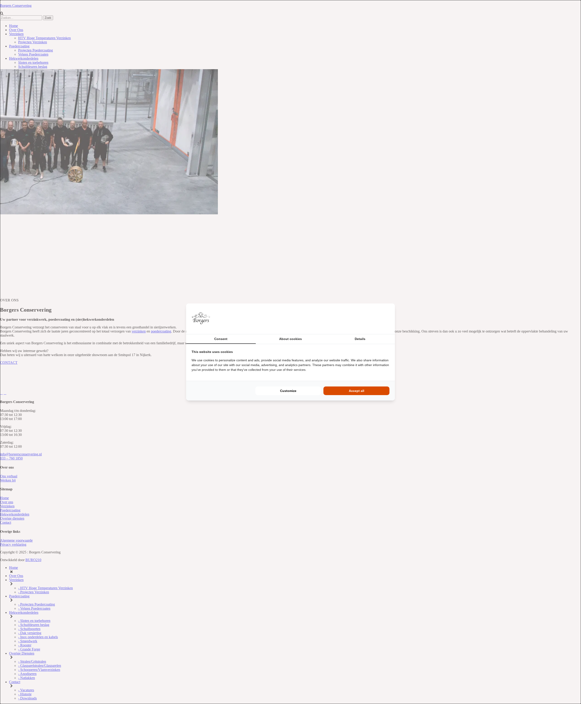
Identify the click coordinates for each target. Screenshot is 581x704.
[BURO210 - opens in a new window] (372, 318)
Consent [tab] (220, 339)
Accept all (356, 391)
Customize (288, 391)
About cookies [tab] (290, 339)
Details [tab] (360, 339)
